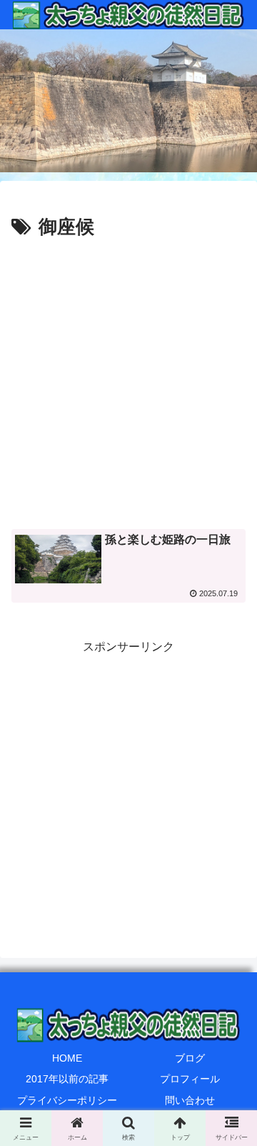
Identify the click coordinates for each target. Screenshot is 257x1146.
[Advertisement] (128, 379)
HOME (67, 1058)
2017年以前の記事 (67, 1079)
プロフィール (190, 1079)
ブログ (190, 1058)
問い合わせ (190, 1100)
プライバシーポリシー (67, 1100)
